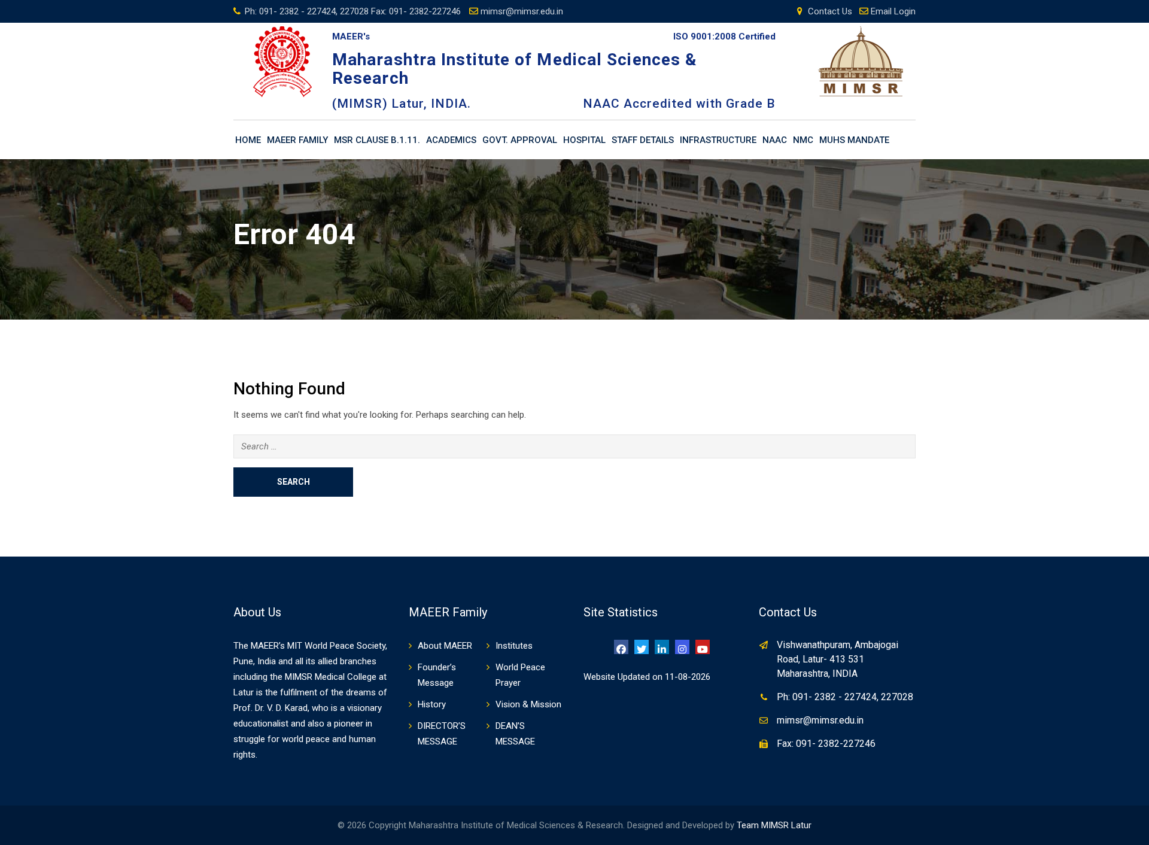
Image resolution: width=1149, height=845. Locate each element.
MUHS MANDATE (854, 140)
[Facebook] (621, 647)
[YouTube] (702, 647)
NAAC (774, 140)
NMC (803, 140)
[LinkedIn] (662, 647)
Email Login (893, 11)
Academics (451, 140)
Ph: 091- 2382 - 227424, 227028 (845, 697)
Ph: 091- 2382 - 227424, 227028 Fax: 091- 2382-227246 (353, 11)
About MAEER (445, 645)
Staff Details (643, 140)
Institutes (514, 645)
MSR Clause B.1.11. (377, 140)
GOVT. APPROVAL (519, 140)
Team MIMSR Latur (774, 825)
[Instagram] (682, 647)
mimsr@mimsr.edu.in (522, 11)
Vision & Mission (528, 704)
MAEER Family (297, 140)
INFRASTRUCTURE (718, 140)
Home (248, 140)
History (432, 704)
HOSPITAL (584, 140)
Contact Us (830, 11)
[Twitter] (641, 647)
